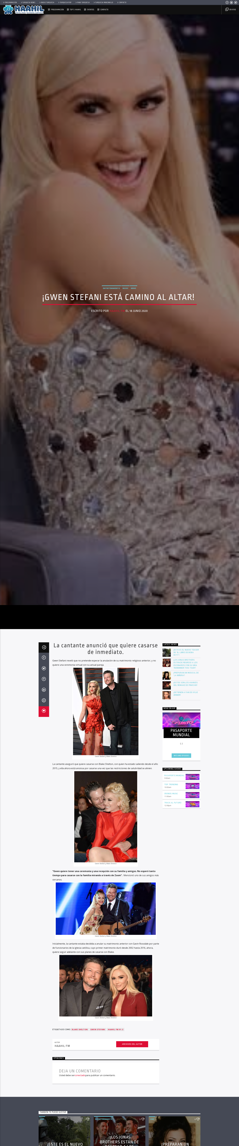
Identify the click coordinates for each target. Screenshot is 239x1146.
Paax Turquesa (83, 2)
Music (125, 292)
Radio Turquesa (47, 2)
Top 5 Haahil (75, 9)
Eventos (90, 9)
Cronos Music (171, 802)
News (133, 292)
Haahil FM (117, 315)
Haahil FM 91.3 (115, 1038)
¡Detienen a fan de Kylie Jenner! (186, 702)
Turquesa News (28, 2)
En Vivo (232, 9)
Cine (42, 1127)
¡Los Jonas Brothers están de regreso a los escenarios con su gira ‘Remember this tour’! (186, 672)
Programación (11, 2)
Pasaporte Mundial (174, 784)
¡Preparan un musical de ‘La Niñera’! (186, 682)
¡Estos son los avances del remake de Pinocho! (186, 692)
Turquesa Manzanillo (104, 2)
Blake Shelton (80, 1038)
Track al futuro (172, 811)
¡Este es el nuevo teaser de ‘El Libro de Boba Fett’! (186, 661)
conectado (80, 1084)
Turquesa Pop (66, 2)
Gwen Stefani (97, 1038)
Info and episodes (181, 764)
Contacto (122, 2)
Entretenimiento (111, 292)
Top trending (171, 793)
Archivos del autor (132, 1053)
